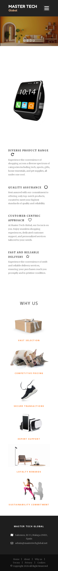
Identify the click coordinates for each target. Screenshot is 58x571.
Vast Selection (29, 340)
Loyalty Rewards (29, 471)
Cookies (41, 562)
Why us (38, 559)
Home (16, 559)
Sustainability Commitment (29, 504)
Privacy (28, 562)
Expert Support (29, 438)
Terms (16, 562)
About (27, 559)
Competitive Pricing (29, 373)
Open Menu (46, 8)
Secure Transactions (29, 406)
